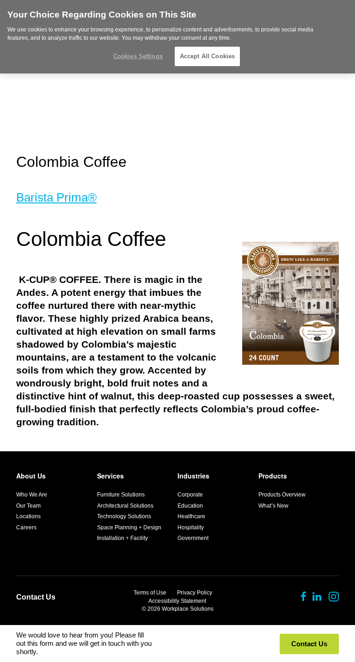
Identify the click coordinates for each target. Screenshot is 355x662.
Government (193, 538)
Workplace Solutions (188, 609)
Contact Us (35, 597)
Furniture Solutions (121, 494)
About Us (31, 475)
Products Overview (282, 494)
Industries (193, 475)
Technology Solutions (124, 516)
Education (190, 506)
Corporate (190, 494)
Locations (28, 516)
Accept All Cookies (207, 56)
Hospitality (191, 527)
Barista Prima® (56, 197)
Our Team (28, 506)
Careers (26, 527)
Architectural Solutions (125, 506)
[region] (177, 37)
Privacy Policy (194, 592)
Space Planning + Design (129, 527)
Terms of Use (150, 592)
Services (110, 475)
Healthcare (191, 516)
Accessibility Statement (177, 601)
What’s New (273, 506)
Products (272, 475)
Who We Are (31, 494)
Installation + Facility (122, 538)
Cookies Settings (138, 56)
